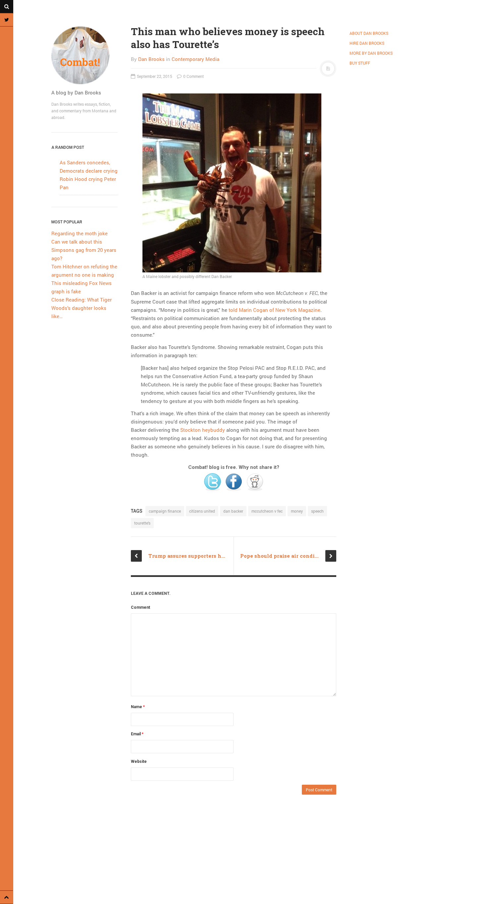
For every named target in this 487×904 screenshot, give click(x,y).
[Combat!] (84, 55)
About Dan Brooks (369, 33)
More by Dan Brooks (371, 53)
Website (139, 761)
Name (138, 707)
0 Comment (193, 76)
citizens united (202, 511)
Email (137, 734)
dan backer (233, 511)
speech (317, 511)
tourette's (142, 523)
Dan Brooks (151, 59)
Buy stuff (360, 63)
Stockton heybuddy (202, 429)
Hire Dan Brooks (367, 43)
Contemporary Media (195, 59)
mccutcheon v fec (267, 511)
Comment (140, 607)
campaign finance (165, 511)
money (297, 511)
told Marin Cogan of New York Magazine (274, 310)
